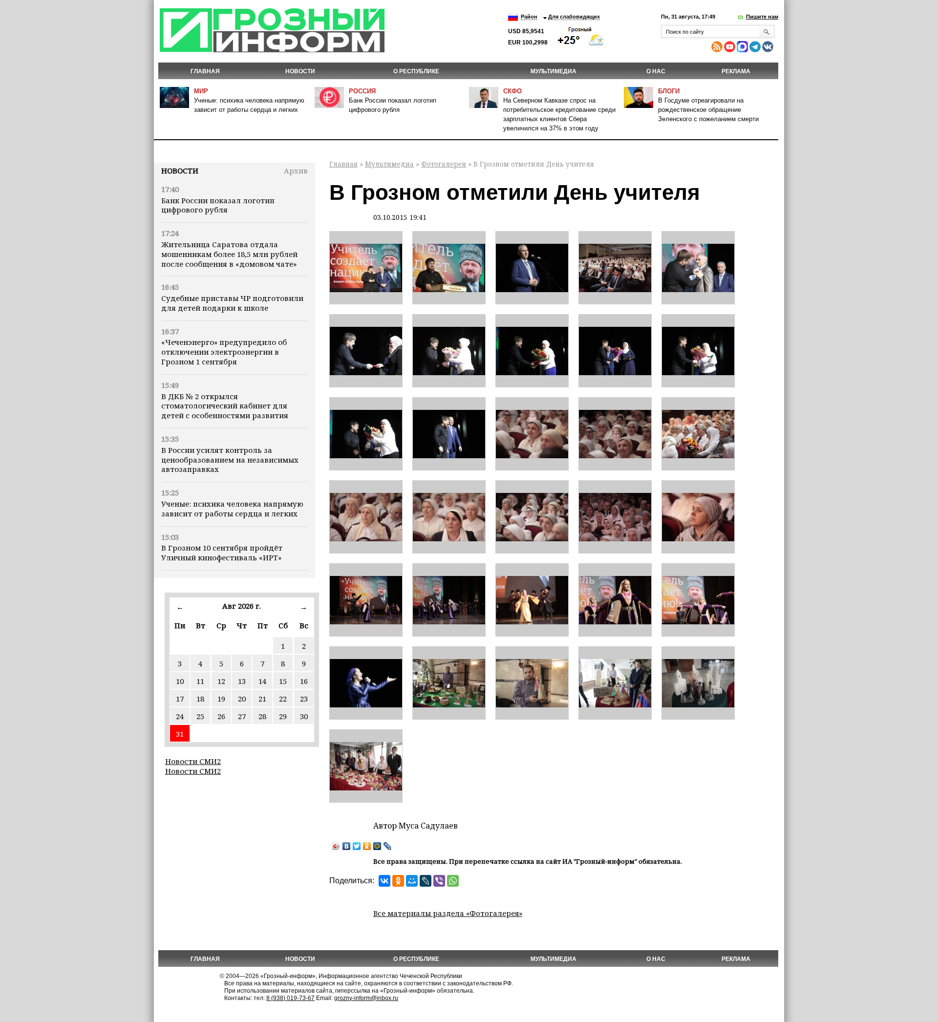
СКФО (512, 91)
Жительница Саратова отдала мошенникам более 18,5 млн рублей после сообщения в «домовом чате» (229, 254)
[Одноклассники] (367, 846)
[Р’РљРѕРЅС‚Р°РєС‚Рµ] (384, 881)
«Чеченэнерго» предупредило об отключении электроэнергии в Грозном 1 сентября (224, 351)
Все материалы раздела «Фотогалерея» (447, 913)
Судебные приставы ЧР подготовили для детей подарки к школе (232, 303)
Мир (201, 91)
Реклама (736, 71)
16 (304, 681)
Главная (205, 71)
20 (242, 698)
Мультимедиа (553, 71)
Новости (179, 170)
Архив (296, 170)
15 (283, 681)
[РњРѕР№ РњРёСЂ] (412, 881)
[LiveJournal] (388, 846)
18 (200, 698)
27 (242, 716)
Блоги (669, 91)
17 (180, 698)
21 (262, 698)
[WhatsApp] (453, 881)
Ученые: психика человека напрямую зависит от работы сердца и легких (232, 508)
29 (283, 716)
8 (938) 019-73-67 (290, 998)
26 (221, 716)
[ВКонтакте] (346, 846)
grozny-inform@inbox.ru (366, 998)
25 (200, 716)
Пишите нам (762, 17)
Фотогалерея (443, 164)
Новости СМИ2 (193, 761)
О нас (655, 71)
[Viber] (439, 881)
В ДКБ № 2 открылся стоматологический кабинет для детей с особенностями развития (224, 406)
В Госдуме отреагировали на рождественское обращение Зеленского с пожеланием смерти (708, 110)
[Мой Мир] (377, 846)
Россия (362, 91)
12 (221, 681)
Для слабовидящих (574, 17)
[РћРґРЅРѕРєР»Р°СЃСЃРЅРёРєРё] (398, 881)
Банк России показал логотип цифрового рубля (218, 205)
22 (283, 698)
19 (221, 698)
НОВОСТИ (300, 71)
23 (304, 698)
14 (262, 681)
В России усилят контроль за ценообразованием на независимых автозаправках (229, 459)
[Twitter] (357, 846)
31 (180, 734)
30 (304, 716)
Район (529, 17)
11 (200, 681)
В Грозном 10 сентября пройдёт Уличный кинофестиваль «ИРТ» (221, 552)
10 (180, 681)
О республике (416, 71)
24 (180, 716)
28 (262, 716)
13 (242, 681)
